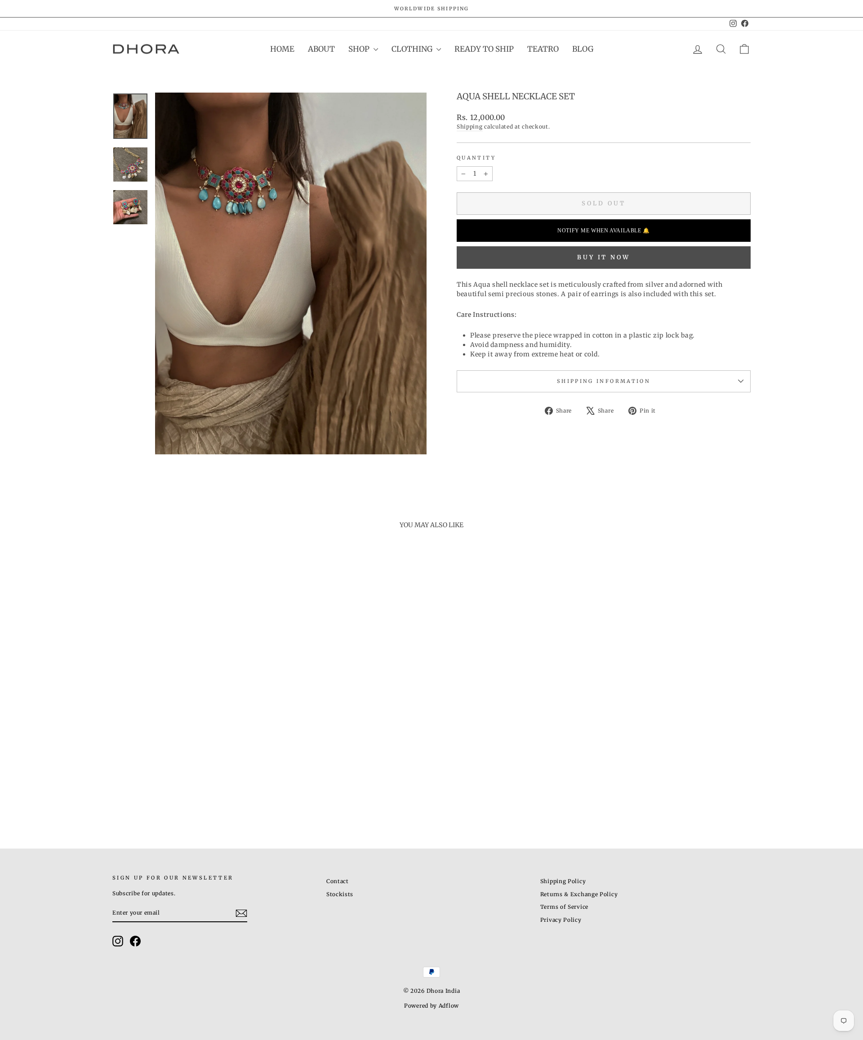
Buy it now (603, 257)
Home (282, 49)
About (321, 49)
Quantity (476, 158)
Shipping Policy (563, 881)
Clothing (412, 49)
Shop (359, 49)
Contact (337, 881)
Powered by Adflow (431, 1005)
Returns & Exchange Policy (579, 894)
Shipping (470, 126)
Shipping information (603, 381)
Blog (582, 49)
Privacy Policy (561, 919)
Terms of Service (564, 906)
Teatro (543, 49)
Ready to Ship (484, 49)
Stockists (339, 894)
